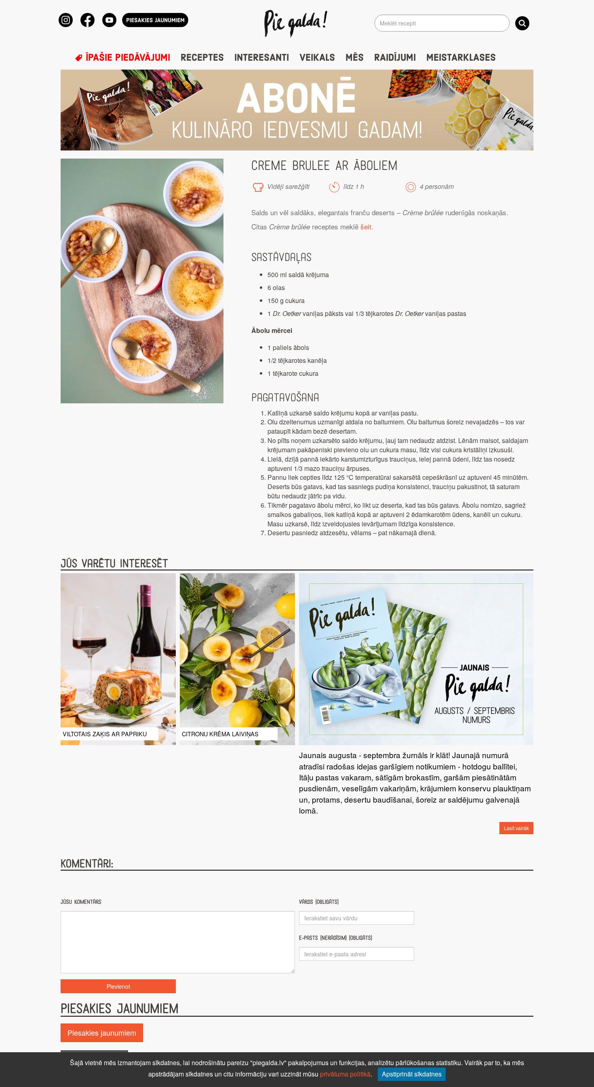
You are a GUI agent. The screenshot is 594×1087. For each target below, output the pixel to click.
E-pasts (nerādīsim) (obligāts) (335, 938)
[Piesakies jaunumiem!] (155, 20)
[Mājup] (297, 23)
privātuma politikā (345, 1074)
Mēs (354, 58)
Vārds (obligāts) (319, 902)
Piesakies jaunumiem (101, 1032)
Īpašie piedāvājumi (126, 58)
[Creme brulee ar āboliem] (142, 281)
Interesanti (261, 58)
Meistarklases (461, 58)
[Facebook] (87, 20)
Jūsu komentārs (81, 902)
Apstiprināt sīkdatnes (412, 1074)
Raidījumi (395, 58)
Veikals (317, 58)
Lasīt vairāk (516, 827)
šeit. (365, 226)
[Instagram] (66, 20)
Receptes (202, 58)
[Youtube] (109, 20)
